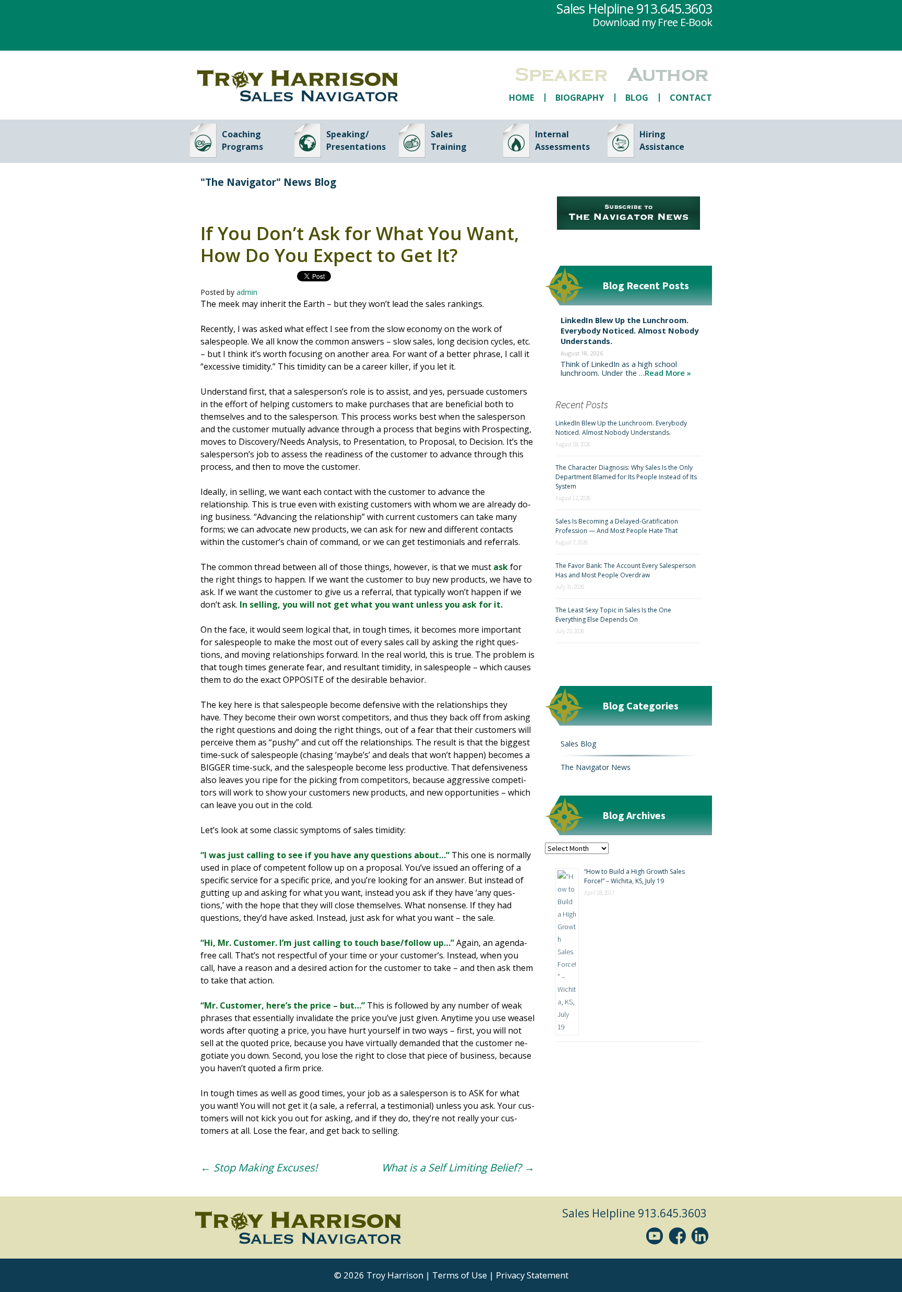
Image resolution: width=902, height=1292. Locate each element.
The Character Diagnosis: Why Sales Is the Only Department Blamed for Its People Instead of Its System (626, 477)
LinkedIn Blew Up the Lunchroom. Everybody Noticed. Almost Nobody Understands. (629, 330)
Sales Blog (578, 744)
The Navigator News (596, 767)
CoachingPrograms (242, 140)
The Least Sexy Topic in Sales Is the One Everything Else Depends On (613, 615)
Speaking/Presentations (356, 140)
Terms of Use (459, 1275)
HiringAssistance (661, 140)
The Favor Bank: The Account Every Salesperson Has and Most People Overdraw (625, 570)
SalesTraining (449, 140)
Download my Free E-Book (652, 22)
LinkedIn (701, 1235)
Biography (579, 97)
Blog (636, 97)
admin (246, 292)
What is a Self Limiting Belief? (458, 1167)
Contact (691, 97)
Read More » (668, 373)
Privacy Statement (532, 1275)
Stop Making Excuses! (258, 1167)
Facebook (679, 1235)
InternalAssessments (562, 140)
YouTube (656, 1235)
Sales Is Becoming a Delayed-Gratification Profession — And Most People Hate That (616, 526)
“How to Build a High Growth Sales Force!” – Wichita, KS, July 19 (634, 876)
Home (521, 97)
